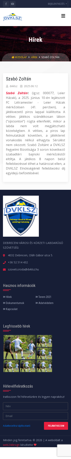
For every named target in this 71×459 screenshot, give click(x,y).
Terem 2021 (44, 297)
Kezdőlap (20, 57)
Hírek (34, 57)
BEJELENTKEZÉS (56, 3)
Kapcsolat (11, 309)
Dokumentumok (14, 303)
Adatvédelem (45, 303)
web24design (11, 445)
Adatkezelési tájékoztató (16, 425)
